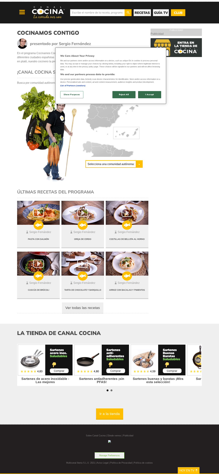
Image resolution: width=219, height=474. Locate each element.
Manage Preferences (109, 455)
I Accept (149, 94)
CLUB (178, 13)
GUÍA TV (161, 13)
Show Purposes (72, 94)
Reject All (124, 94)
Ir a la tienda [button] (109, 414)
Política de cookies (143, 463)
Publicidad (128, 435)
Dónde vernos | (115, 435)
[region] (110, 75)
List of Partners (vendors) (73, 85)
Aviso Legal (102, 463)
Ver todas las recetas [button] (82, 308)
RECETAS (142, 13)
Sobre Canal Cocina (96, 435)
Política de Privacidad (121, 463)
